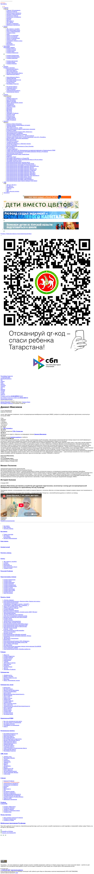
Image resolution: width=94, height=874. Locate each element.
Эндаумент (7, 192)
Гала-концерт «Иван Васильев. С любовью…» (16, 605)
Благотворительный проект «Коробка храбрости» (17, 649)
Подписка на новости (12, 15)
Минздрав (9, 110)
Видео (11, 22)
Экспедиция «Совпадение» (11, 638)
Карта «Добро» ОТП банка (11, 643)
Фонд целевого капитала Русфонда (13, 817)
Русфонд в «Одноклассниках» (12, 810)
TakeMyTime (7, 637)
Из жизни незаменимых (10, 691)
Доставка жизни (8, 645)
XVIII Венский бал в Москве (11, 608)
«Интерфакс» (7, 766)
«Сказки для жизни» (11, 142)
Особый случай (10, 114)
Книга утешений (8, 707)
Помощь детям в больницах (14, 123)
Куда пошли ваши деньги (13, 30)
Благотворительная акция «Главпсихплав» (15, 626)
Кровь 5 (6, 726)
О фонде (6, 7)
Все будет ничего (8, 689)
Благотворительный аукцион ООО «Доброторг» (19, 131)
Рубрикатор (3, 517)
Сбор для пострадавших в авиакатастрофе (15, 616)
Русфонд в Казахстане (10, 819)
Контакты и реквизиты (12, 23)
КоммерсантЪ (10, 187)
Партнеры (6, 665)
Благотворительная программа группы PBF (15, 642)
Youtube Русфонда (9, 809)
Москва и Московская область (14, 73)
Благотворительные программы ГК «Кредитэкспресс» (21, 165)
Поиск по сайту (8, 798)
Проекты (6, 121)
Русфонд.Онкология (11, 58)
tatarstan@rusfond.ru (6, 378)
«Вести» (6, 668)
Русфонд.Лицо (10, 51)
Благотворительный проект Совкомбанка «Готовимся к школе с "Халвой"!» (16, 603)
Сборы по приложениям (13, 38)
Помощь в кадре (10, 106)
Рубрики (6, 94)
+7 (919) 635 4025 (5, 377)
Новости (8, 97)
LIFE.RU (6, 763)
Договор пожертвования (10, 538)
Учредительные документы (13, 13)
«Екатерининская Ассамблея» (14, 133)
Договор (8, 19)
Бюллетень (9, 43)
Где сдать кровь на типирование (12, 722)
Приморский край (11, 78)
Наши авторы (7, 664)
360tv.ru (6, 764)
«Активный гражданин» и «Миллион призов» (18, 143)
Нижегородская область (13, 74)
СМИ (5, 182)
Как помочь (4, 3)
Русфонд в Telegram (9, 808)
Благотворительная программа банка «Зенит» (19, 176)
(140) (16, 872)
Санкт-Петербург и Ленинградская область (13, 90)
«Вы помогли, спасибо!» (13, 29)
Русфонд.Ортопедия (12, 61)
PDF (7, 22)
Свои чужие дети (8, 704)
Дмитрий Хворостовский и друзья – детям (10, 628)
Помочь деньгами (8, 534)
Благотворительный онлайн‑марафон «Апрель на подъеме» (14, 631)
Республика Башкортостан (13, 79)
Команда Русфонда (11, 11)
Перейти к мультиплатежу (8, 520)
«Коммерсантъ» (10, 105)
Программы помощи (9, 47)
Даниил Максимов (6, 402)
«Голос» (6, 759)
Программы (7, 46)
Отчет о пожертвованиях (13, 31)
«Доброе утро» (8, 756)
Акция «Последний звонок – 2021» (13, 606)
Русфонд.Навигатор (11, 98)
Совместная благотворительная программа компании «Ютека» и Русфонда (27, 151)
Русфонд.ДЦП (7, 702)
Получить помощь (8, 528)
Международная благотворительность (14, 694)
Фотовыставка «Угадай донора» (12, 622)
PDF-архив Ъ (10, 21)
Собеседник (7, 773)
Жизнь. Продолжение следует (14, 102)
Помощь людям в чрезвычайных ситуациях (18, 125)
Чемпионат (7, 760)
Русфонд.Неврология (12, 52)
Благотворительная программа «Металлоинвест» (20, 179)
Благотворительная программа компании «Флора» (17, 635)
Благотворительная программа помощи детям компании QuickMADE (22, 646)
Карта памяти (7, 693)
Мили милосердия (11, 139)
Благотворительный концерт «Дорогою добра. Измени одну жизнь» (22, 601)
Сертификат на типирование (11, 725)
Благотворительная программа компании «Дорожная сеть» (22, 166)
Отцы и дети (7, 697)
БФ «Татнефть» (10, 147)
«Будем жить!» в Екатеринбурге (12, 621)
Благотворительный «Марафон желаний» (15, 634)
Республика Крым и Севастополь (11, 82)
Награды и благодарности (13, 14)
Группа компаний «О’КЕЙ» (11, 647)
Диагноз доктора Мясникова (11, 690)
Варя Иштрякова (11, 100)
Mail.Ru (6, 767)
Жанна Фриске (8, 708)
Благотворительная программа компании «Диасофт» (21, 172)
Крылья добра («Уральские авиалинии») (17, 138)
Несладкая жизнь (8, 714)
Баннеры (8, 18)
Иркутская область (11, 70)
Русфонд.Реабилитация (13, 56)
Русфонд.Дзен (7, 812)
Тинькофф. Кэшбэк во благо (14, 161)
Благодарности (10, 44)
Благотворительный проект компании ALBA (15, 625)
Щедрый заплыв (8, 633)
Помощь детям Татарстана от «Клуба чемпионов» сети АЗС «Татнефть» (26, 137)
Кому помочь (7, 527)
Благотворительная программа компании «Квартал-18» (21, 169)
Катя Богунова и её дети (10, 677)
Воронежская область (12, 69)
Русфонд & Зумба (11, 130)
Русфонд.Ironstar (8, 620)
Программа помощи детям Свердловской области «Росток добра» (24, 159)
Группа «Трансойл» (11, 145)
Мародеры (9, 108)
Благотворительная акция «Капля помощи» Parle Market (21, 180)
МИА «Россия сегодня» (12, 191)
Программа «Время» (9, 758)
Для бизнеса (3, 2)
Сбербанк (9, 155)
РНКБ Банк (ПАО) (11, 157)
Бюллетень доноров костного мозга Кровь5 (15, 617)
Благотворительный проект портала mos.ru (18, 162)
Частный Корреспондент (10, 771)
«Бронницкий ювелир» (10, 613)
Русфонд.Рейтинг (8, 657)
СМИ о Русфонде (11, 119)
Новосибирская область (13, 77)
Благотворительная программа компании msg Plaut (20, 171)
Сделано (8, 42)
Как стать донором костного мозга (13, 721)
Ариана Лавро (26, 402)
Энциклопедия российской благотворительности (17, 706)
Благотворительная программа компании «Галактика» (21, 170)
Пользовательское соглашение (12, 795)
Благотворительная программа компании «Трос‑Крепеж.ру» (22, 175)
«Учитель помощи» (9, 600)
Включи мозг (7, 687)
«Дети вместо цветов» (10, 662)
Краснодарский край (12, 71)
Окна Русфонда (8, 695)
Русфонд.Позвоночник (12, 55)
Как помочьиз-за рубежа (7, 536)
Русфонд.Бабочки (8, 700)
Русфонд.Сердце (11, 50)
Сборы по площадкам (12, 35)
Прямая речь (7, 699)
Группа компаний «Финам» (11, 772)
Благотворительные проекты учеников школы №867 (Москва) (20, 612)
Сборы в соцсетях (11, 39)
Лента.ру (8, 188)
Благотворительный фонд (24, 233)
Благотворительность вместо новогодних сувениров (20, 129)
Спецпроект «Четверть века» (14, 40)
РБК (7, 190)
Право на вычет (8, 698)
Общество (9, 112)
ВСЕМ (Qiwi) (7, 639)
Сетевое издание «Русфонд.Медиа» (13, 796)
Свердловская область (12, 92)
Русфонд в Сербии (9, 820)
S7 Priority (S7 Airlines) (12, 141)
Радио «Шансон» (8, 770)
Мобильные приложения (13, 25)
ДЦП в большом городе (10, 703)
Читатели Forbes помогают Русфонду (16, 134)
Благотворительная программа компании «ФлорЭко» (21, 174)
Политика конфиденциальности (12, 794)
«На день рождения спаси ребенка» (13, 614)
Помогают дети (10, 116)
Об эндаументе (16, 10)
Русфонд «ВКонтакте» (10, 806)
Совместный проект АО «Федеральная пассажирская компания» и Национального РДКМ (30, 150)
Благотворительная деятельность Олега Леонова (19, 146)
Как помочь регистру (9, 724)
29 (4, 6)
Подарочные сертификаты (13, 17)
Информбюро (10, 104)
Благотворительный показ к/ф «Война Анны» (16, 623)
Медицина (9, 109)
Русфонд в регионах (9, 67)
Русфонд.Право (10, 62)
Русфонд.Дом (7, 711)
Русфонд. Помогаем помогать (9, 233)
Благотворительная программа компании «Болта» (20, 167)
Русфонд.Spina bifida (9, 590)
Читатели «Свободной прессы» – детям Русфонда (20, 135)
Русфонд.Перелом (11, 63)
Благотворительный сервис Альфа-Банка (17, 154)
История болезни (8, 712)
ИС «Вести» (9, 186)
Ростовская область (11, 86)
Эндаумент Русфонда (12, 113)
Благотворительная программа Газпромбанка (19, 178)
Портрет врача (8, 710)
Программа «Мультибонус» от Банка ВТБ (17, 158)
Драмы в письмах (11, 101)
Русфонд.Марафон (9, 609)
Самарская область (11, 88)
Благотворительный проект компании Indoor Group (20, 163)
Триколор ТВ (7, 762)
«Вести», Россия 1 (11, 184)
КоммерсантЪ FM (8, 768)
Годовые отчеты (10, 32)
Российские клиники (9, 791)
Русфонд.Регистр (11, 48)
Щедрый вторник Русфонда (11, 610)
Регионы (6, 66)
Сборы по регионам (11, 36)
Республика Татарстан (12, 83)
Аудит (8, 34)
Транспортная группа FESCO (14, 153)
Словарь (6, 661)
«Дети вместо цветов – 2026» (14, 127)
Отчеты (5, 26)
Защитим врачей (11, 126)
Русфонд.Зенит (8, 618)
